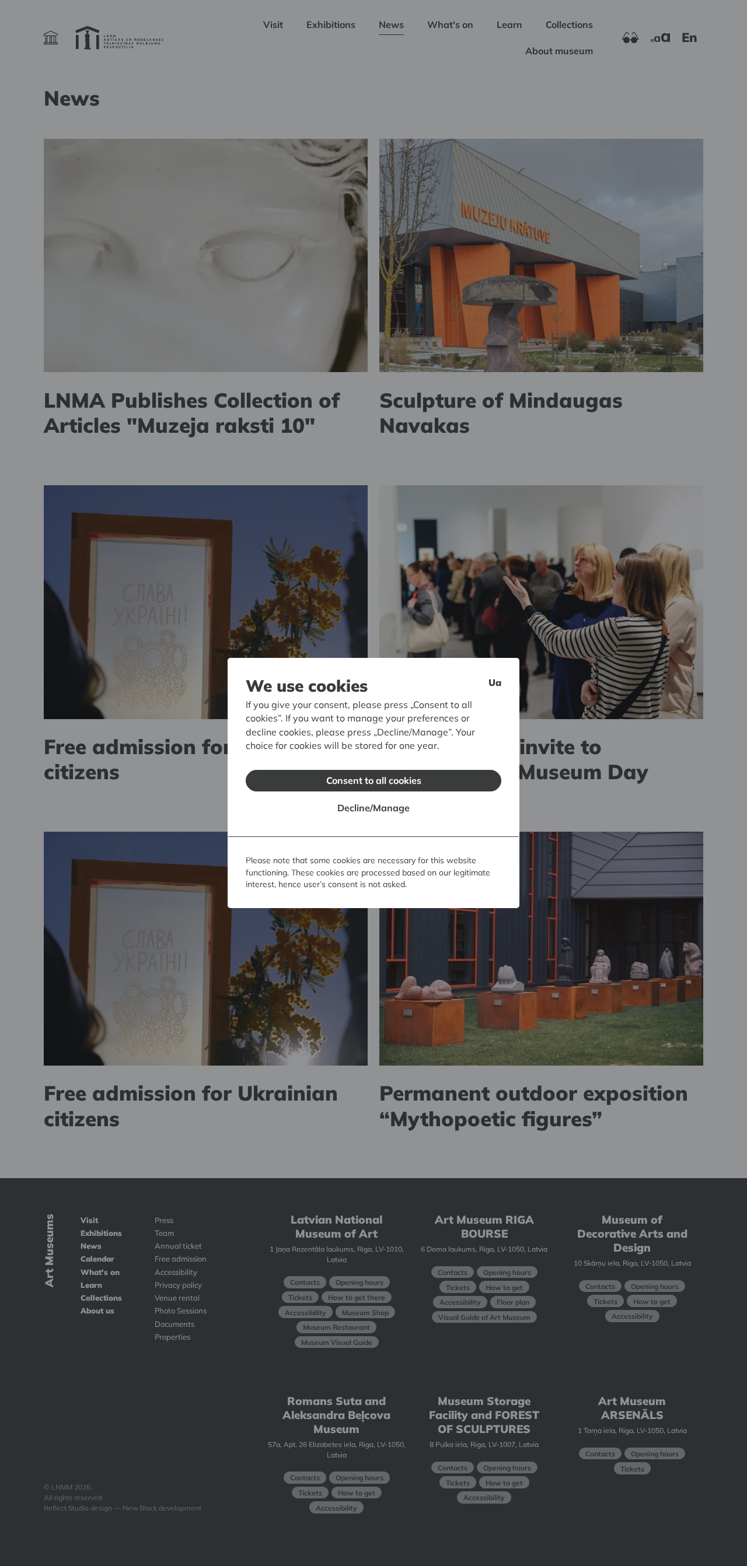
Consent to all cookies (373, 780)
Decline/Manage (373, 808)
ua (494, 682)
